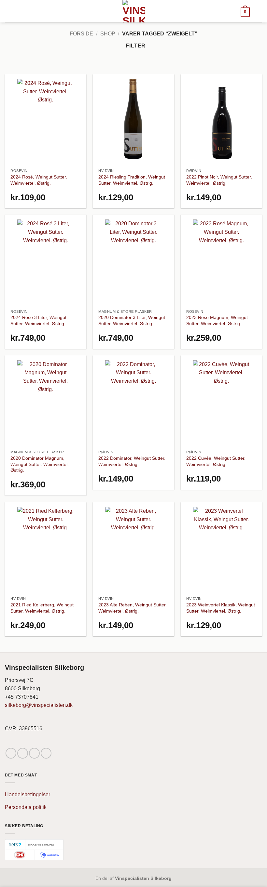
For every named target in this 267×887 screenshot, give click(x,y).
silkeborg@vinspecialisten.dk (39, 705)
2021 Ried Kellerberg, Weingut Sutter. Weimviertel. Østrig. (42, 608)
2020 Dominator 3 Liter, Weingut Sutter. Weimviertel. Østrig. (131, 320)
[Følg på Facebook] (11, 753)
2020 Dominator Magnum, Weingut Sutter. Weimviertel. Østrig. (39, 464)
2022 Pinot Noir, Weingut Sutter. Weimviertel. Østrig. (219, 180)
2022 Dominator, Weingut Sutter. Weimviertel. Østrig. (131, 461)
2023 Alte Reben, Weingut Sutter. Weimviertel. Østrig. (132, 608)
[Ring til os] (46, 753)
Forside (81, 33)
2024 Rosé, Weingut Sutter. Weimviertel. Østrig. (38, 180)
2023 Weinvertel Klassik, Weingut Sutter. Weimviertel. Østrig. (220, 608)
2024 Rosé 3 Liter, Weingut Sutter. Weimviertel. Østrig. (38, 320)
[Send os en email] (34, 753)
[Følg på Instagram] (22, 753)
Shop (107, 33)
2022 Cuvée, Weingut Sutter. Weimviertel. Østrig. (216, 461)
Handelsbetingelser (27, 794)
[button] (245, 11)
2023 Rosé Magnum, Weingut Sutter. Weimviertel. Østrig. (217, 320)
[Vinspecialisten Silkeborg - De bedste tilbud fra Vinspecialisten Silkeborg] (133, 11)
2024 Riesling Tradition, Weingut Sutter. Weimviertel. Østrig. (131, 180)
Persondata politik (26, 807)
